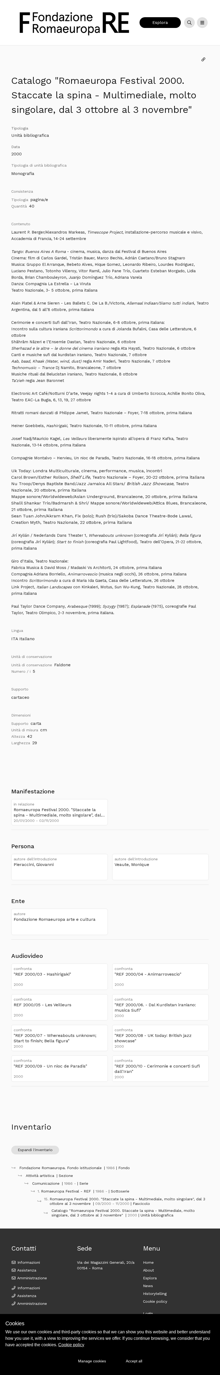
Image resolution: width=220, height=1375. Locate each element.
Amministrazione (31, 1278)
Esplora (160, 22)
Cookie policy (155, 1301)
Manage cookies (92, 1361)
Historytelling (155, 1293)
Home (148, 1262)
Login (148, 1313)
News (148, 1286)
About (148, 1270)
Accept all (134, 1361)
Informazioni (28, 1262)
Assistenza (26, 1270)
